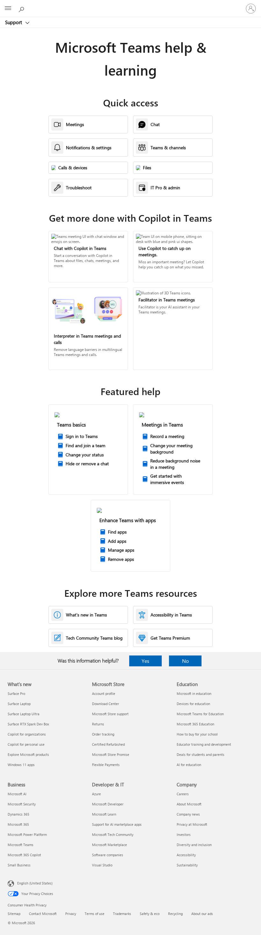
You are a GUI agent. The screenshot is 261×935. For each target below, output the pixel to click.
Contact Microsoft (43, 913)
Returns (98, 724)
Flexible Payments (106, 764)
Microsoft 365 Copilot (24, 854)
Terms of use (94, 913)
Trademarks (122, 913)
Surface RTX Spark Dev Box (28, 724)
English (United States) (35, 883)
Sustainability (187, 865)
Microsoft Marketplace (109, 844)
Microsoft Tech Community (112, 834)
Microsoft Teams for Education (200, 713)
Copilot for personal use (26, 744)
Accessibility (186, 854)
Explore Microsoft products (28, 754)
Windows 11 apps (21, 764)
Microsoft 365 (18, 824)
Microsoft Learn (104, 814)
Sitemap (14, 913)
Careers (183, 793)
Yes (145, 660)
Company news (188, 814)
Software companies (107, 854)
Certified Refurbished (108, 744)
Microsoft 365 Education (195, 724)
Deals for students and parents (200, 754)
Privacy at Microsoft (192, 824)
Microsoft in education (194, 693)
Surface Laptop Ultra (23, 713)
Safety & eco (149, 913)
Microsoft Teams (20, 844)
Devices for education (193, 703)
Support (14, 22)
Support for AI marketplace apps (117, 824)
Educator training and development (204, 744)
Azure (96, 793)
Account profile (103, 693)
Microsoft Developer (107, 804)
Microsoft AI (17, 793)
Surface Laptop (19, 703)
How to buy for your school (197, 734)
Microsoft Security (22, 804)
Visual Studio (102, 865)
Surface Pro (16, 693)
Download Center (105, 703)
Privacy (70, 913)
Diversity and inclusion (194, 844)
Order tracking (103, 734)
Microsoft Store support (110, 713)
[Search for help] (22, 8)
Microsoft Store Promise (110, 754)
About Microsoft (189, 804)
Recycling (175, 913)
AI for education (189, 764)
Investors (184, 834)
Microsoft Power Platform (27, 834)
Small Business (19, 865)
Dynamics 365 (18, 814)
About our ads (202, 913)
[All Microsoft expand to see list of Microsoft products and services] (8, 8)
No (185, 660)
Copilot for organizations (27, 734)
